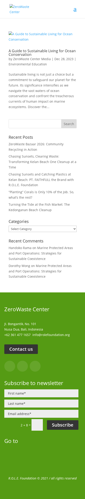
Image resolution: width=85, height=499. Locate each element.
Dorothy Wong (19, 266)
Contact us (21, 349)
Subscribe (62, 425)
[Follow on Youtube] (35, 366)
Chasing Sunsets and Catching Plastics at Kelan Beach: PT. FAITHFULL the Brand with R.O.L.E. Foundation (41, 179)
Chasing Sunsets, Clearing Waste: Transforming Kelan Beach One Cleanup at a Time (42, 161)
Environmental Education (28, 64)
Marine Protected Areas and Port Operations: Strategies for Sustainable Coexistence (41, 253)
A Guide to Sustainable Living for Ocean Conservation (42, 52)
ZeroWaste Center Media (32, 59)
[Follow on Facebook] (9, 366)
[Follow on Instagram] (22, 366)
